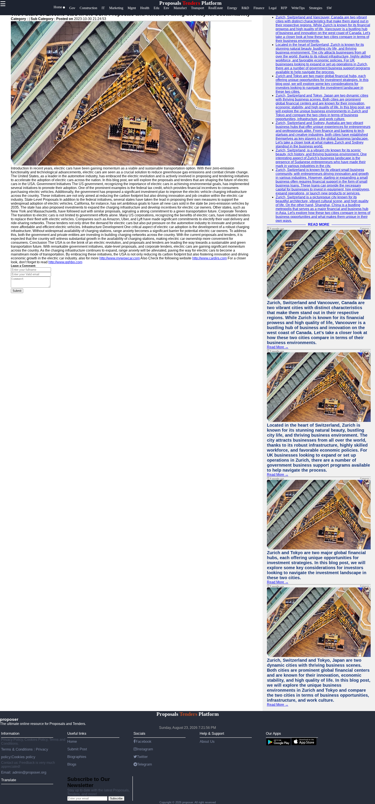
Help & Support (212, 733)
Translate (8, 780)
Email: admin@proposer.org (23, 772)
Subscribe (116, 798)
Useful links (76, 733)
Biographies (76, 756)
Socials (139, 733)
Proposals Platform (190, 3)
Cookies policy (23, 757)
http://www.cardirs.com (209, 258)
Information (10, 733)
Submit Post (77, 749)
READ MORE (318, 224)
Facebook (143, 741)
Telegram (144, 764)
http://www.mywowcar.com (119, 258)
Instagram (145, 749)
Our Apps (273, 733)
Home (72, 741)
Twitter (142, 756)
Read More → (277, 347)
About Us (207, 741)
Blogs (71, 764)
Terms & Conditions (17, 749)
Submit (17, 290)
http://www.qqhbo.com (65, 262)
